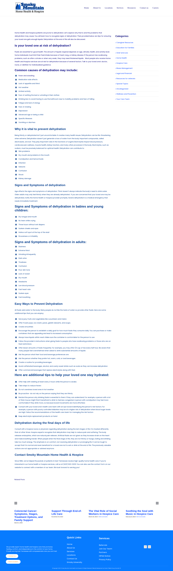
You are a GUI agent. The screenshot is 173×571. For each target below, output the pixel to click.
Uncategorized (122, 89)
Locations (71, 555)
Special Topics (122, 84)
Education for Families (125, 48)
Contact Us (72, 558)
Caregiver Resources (124, 42)
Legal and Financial (124, 73)
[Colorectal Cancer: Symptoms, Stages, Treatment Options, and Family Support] (30, 495)
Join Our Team (105, 548)
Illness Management (124, 68)
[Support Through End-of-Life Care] (68, 495)
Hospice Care (121, 63)
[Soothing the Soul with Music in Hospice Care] (142, 495)
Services (70, 551)
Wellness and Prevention (126, 94)
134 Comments (141, 517)
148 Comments (103, 517)
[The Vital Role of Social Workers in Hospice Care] (105, 495)
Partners (103, 552)
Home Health (121, 58)
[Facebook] (145, 546)
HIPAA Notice (104, 556)
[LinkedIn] (149, 546)
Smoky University (74, 562)
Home (69, 544)
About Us (71, 548)
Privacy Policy (105, 559)
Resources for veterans (125, 78)
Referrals (103, 545)
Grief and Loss (122, 53)
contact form (99, 464)
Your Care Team (123, 99)
